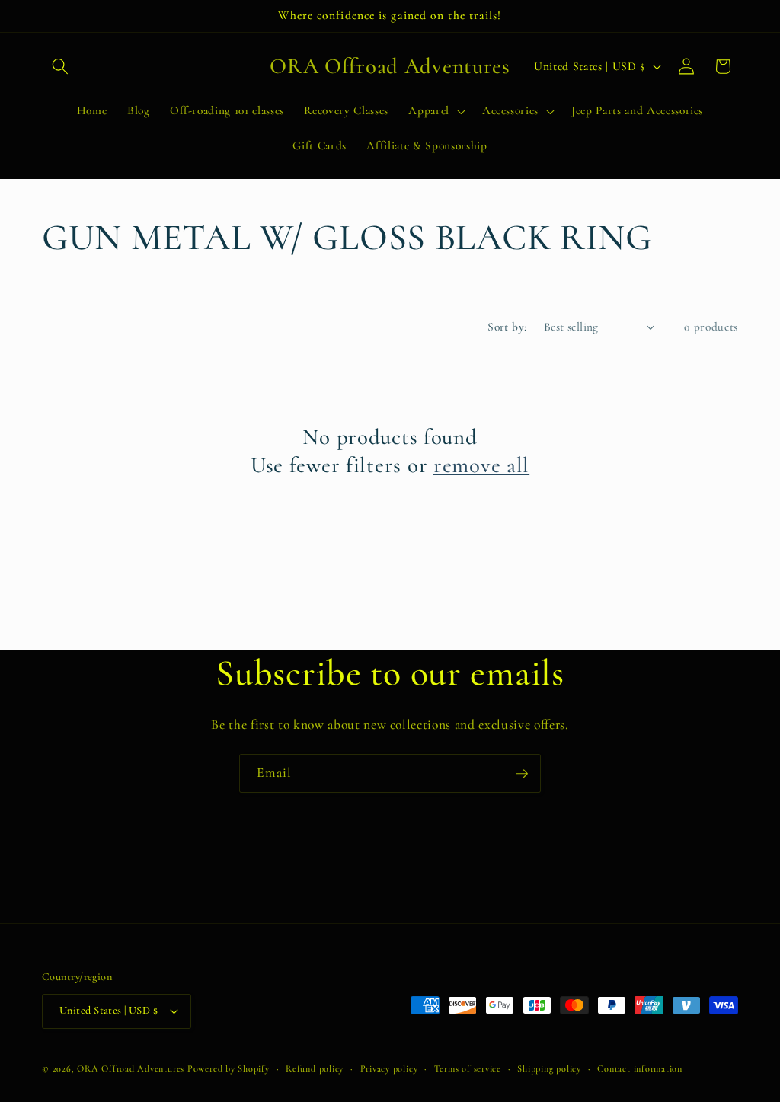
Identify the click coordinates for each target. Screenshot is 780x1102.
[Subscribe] (521, 774)
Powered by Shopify (228, 1068)
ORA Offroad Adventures (130, 1068)
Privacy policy (389, 1068)
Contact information (639, 1068)
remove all (481, 465)
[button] (60, 66)
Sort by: (507, 327)
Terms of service (467, 1068)
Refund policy (315, 1068)
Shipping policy (549, 1068)
